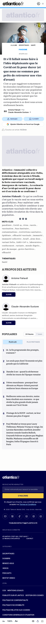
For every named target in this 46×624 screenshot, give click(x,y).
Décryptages (24, 45)
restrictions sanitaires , (30, 232)
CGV (4, 590)
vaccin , (33, 225)
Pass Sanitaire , (22, 228)
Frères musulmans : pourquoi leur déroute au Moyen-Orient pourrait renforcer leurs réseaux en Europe (22, 385)
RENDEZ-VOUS (8, 563)
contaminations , (10, 232)
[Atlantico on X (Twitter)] (12, 516)
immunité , (38, 235)
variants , (21, 245)
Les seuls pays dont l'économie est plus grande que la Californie (24, 362)
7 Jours (39, 334)
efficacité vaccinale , (23, 235)
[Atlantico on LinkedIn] (26, 516)
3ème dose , (35, 238)
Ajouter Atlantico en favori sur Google (24, 124)
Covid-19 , (18, 225)
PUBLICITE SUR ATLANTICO (13, 595)
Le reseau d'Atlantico (11, 538)
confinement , (9, 245)
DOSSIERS (6, 558)
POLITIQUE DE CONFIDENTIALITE (15, 600)
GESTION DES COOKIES (34, 595)
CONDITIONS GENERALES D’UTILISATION (18, 615)
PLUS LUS (13, 342)
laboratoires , (36, 242)
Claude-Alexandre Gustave (18, 112)
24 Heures (29, 334)
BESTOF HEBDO (8, 578)
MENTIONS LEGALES (15, 590)
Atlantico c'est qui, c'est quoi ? (15, 536)
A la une (14, 45)
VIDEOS (5, 568)
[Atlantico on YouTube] (41, 516)
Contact (29, 538)
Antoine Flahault (14, 110)
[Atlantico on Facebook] (19, 516)
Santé (33, 45)
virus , (26, 225)
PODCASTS (6, 573)
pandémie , (7, 225)
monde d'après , (33, 245)
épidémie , (7, 235)
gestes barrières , (26, 249)
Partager (13, 119)
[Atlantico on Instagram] (33, 516)
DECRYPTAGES (8, 553)
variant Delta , (9, 242)
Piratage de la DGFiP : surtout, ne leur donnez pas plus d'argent (23, 414)
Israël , (26, 238)
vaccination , (8, 228)
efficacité (6, 252)
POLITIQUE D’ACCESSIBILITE (13, 605)
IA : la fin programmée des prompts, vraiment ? (22, 351)
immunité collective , (12, 238)
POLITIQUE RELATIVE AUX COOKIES (16, 610)
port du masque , (10, 249)
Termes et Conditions (28, 504)
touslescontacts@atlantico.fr (23, 523)
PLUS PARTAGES (33, 342)
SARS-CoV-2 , (23, 242)
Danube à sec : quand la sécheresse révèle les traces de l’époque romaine (23, 373)
